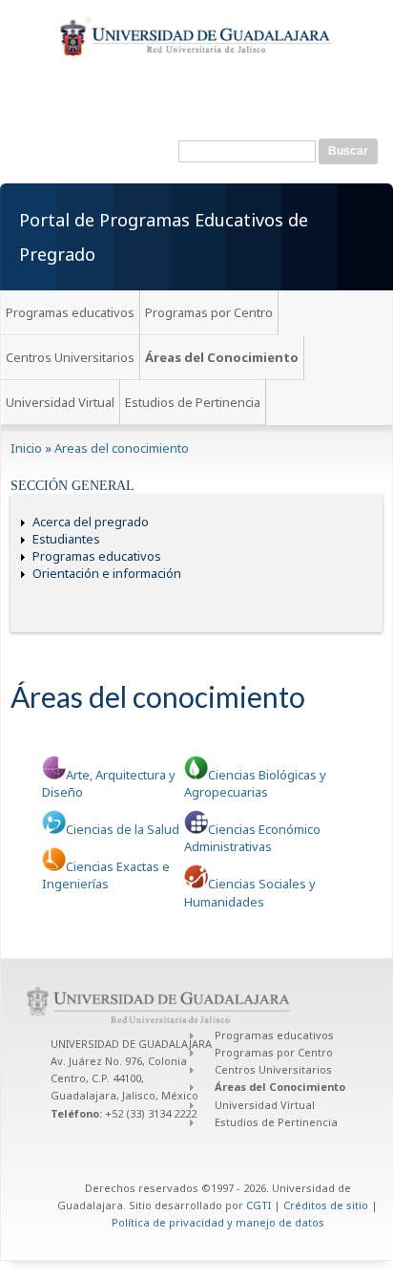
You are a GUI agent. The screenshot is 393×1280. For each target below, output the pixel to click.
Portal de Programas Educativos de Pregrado (163, 237)
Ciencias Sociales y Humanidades (250, 892)
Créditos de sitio (325, 1205)
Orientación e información (106, 573)
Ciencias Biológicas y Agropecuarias (255, 783)
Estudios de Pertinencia (192, 402)
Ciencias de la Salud (122, 829)
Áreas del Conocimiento (222, 357)
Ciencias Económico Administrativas (252, 838)
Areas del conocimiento (121, 448)
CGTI (258, 1205)
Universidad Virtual (60, 402)
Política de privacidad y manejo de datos (218, 1222)
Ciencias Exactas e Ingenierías (106, 875)
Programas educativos (70, 312)
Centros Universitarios (70, 357)
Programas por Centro (209, 312)
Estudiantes (66, 538)
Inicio (26, 448)
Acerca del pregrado (90, 521)
